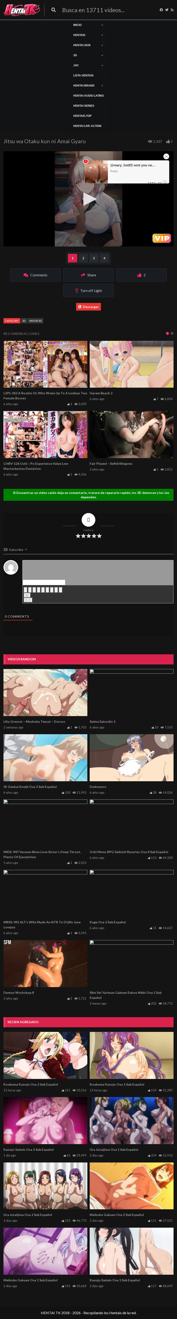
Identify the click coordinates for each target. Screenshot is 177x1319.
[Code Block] (56, 590)
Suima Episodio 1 (102, 721)
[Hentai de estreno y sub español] (22, 9)
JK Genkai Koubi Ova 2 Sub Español (30, 787)
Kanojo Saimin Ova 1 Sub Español (115, 1280)
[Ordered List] (43, 590)
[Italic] (30, 590)
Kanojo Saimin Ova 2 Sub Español (28, 1149)
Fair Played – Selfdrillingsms (111, 463)
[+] (28, 600)
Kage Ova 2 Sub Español (108, 922)
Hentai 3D (35, 320)
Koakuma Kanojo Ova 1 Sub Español (117, 1084)
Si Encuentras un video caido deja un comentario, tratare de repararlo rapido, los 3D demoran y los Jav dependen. (91, 495)
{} (27, 595)
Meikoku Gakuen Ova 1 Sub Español (30, 1280)
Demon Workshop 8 (18, 992)
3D (24, 320)
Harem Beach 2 (101, 393)
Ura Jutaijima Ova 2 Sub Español (27, 1215)
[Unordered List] (47, 590)
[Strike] (39, 590)
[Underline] (34, 590)
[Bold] (25, 590)
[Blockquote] (52, 590)
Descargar (91, 307)
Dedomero (98, 787)
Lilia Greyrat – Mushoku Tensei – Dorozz (34, 721)
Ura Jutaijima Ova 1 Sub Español (114, 1149)
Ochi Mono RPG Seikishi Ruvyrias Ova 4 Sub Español (129, 852)
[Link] (60, 590)
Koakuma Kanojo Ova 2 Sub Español (30, 1084)
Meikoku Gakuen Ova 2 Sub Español (117, 1215)
